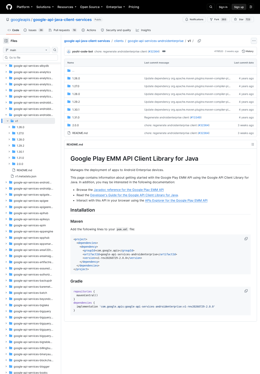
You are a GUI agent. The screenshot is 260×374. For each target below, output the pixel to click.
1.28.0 (76, 94)
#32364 (154, 51)
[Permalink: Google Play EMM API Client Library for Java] (67, 158)
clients (119, 41)
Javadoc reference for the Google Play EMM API (129, 190)
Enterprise (114, 7)
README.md (80, 133)
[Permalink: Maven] (67, 221)
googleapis (20, 19)
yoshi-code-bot (82, 51)
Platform (23, 7)
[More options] (254, 41)
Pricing (134, 7)
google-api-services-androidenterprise (155, 41)
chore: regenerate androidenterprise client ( (121, 51)
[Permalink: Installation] (67, 210)
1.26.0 (76, 78)
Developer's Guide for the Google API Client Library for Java (134, 195)
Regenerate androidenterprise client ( (167, 117)
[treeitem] (29, 145)
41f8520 (218, 51)
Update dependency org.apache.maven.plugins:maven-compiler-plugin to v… (192, 78)
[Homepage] (9, 7)
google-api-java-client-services (62, 19)
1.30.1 (76, 109)
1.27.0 (75, 86)
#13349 (196, 117)
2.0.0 (75, 125)
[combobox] (32, 57)
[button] (246, 238)
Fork (220, 19)
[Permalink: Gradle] (67, 281)
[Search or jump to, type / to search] (211, 7)
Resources (65, 7)
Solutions (43, 7)
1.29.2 (76, 101)
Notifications (196, 19)
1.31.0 (76, 117)
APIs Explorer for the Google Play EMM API (176, 200)
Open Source (90, 7)
